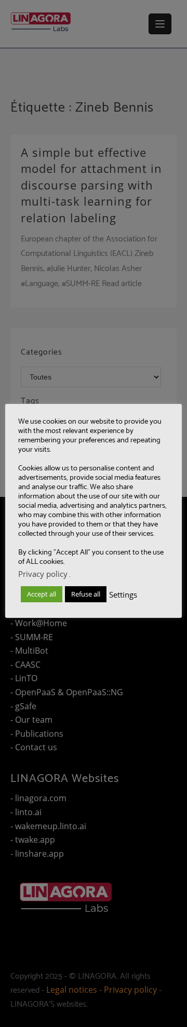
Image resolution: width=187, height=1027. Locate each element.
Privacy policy (43, 574)
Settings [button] (123, 594)
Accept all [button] (41, 594)
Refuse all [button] (85, 594)
